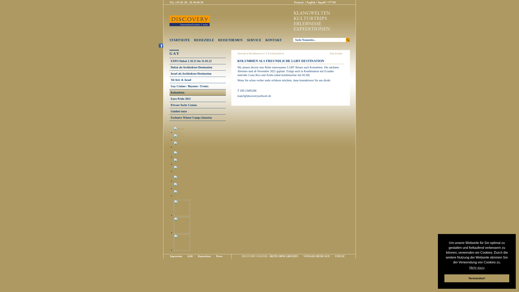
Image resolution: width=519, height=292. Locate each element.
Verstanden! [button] (477, 278)
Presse (219, 256)
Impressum (176, 256)
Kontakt (273, 40)
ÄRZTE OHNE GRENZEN (283, 256)
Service (254, 40)
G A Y (266, 53)
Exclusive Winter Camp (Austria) (191, 117)
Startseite (179, 40)
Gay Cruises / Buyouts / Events (189, 86)
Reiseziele (204, 40)
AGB (190, 256)
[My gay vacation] (182, 132)
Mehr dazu (477, 267)
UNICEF (340, 256)
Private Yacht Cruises (184, 105)
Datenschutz (204, 256)
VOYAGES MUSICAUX (316, 256)
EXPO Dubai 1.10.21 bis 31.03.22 (191, 61)
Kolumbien (276, 53)
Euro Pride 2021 (181, 98)
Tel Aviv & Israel (181, 80)
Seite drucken (336, 53)
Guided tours (179, 111)
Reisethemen (230, 40)
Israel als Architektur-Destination (191, 73)
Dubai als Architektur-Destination (191, 67)
